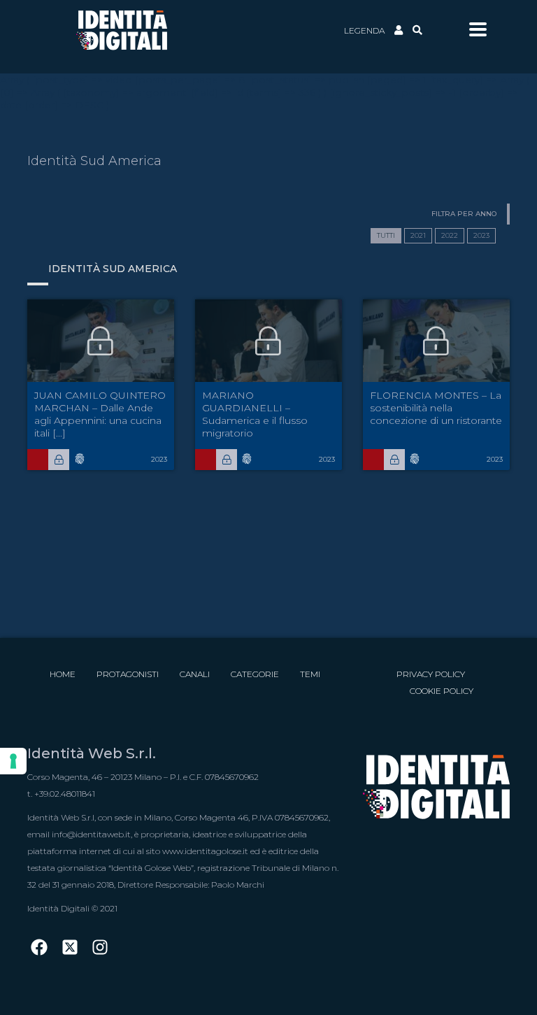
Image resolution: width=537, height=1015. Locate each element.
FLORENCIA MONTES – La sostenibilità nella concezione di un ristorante (436, 408)
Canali (195, 674)
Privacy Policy (430, 674)
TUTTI (386, 235)
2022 (449, 235)
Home (63, 674)
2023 (481, 235)
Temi (310, 674)
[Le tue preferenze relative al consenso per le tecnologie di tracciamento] (13, 761)
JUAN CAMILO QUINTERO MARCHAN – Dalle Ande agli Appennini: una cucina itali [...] (100, 414)
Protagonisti (127, 674)
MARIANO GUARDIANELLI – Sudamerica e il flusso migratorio (255, 414)
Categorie (255, 674)
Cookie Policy (441, 691)
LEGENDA (364, 30)
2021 (418, 235)
